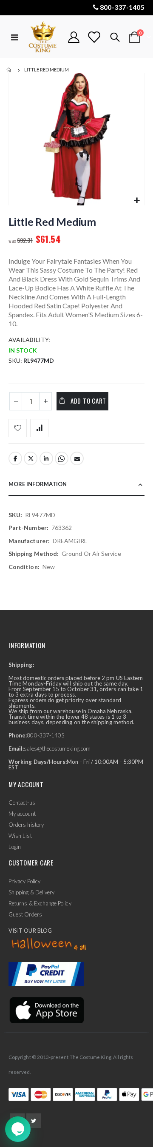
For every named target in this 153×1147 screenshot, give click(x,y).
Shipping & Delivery (31, 892)
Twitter (30, 458)
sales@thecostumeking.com (57, 748)
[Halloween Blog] (49, 944)
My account (22, 813)
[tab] (76, 484)
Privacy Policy (24, 881)
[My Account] (74, 37)
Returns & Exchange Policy (39, 903)
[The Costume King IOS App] (46, 1009)
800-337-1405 (122, 7)
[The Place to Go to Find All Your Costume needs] (43, 37)
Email (77, 458)
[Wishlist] (94, 37)
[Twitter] (33, 1120)
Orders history (26, 824)
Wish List (20, 835)
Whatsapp (61, 458)
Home (9, 70)
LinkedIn (46, 458)
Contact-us (21, 802)
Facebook (15, 458)
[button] (136, 201)
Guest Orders (25, 914)
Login (14, 846)
